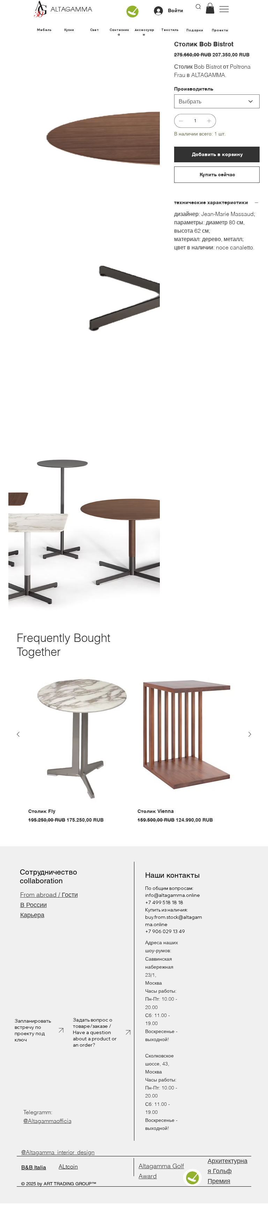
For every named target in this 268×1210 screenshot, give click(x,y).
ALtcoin (68, 1166)
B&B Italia (33, 1167)
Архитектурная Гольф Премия (227, 1171)
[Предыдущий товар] (18, 734)
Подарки (194, 30)
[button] (210, 8)
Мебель (44, 30)
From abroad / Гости (49, 895)
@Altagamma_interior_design (58, 1152)
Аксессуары (144, 32)
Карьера (32, 915)
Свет (94, 30)
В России (33, 905)
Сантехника (119, 32)
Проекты (220, 30)
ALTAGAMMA (71, 9)
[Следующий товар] (250, 734)
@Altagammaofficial (48, 1120)
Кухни (69, 30)
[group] (134, 745)
